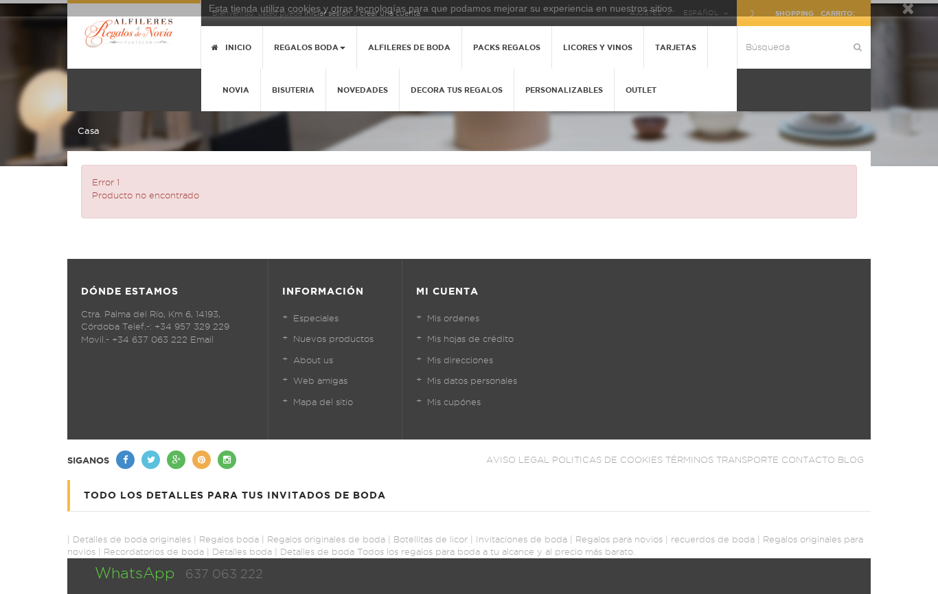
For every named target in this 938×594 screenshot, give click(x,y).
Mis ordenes (453, 318)
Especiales (316, 318)
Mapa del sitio (323, 402)
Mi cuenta (447, 291)
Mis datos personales (472, 380)
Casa (89, 130)
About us (313, 360)
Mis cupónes (454, 402)
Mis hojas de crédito (470, 338)
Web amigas (320, 380)
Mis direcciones (460, 360)
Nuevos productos (333, 338)
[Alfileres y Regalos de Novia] (133, 32)
